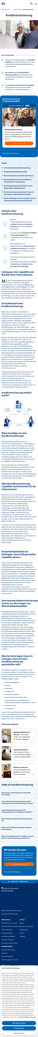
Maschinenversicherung (8, 950)
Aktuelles (22, 936)
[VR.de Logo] (10, 4)
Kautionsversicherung (8, 940)
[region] (19, 1001)
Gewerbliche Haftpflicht (8, 936)
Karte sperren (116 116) (26, 926)
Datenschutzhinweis (23, 1017)
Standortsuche (24, 929)
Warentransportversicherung (10, 960)
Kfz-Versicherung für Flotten (10, 943)
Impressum (33, 1017)
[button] (19, 143)
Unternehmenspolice (7, 956)
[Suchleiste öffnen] (31, 4)
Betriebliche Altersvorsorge (9, 923)
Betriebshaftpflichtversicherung (11, 926)
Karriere (22, 933)
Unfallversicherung (7, 933)
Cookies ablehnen (19, 1028)
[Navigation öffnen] (36, 4)
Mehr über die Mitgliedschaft (10, 914)
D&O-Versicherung (7, 929)
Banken (22, 923)
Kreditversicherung (7, 946)
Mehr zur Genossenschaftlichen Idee (12, 910)
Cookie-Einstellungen (19, 1033)
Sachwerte (5, 953)
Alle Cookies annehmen (19, 1023)
